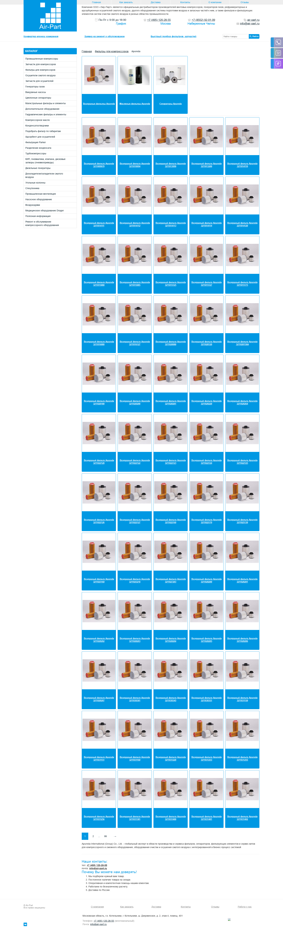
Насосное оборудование (38, 199)
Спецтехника (32, 188)
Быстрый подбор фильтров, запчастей (173, 36)
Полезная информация (38, 216)
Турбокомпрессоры (35, 153)
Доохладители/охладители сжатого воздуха (44, 175)
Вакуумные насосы (35, 92)
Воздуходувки (32, 205)
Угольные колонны (35, 182)
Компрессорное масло (37, 120)
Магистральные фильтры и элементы (45, 103)
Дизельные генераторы (37, 168)
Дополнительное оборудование (42, 109)
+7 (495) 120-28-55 (97, 865)
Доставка (155, 2)
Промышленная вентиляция (40, 193)
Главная (96, 2)
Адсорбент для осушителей (40, 136)
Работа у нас (245, 906)
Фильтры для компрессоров (40, 70)
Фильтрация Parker (35, 142)
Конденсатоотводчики (37, 125)
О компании (214, 2)
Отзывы (245, 2)
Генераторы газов (35, 86)
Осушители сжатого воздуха (40, 75)
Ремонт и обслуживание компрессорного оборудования (42, 223)
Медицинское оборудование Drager (44, 210)
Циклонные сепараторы (38, 97)
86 (105, 836)
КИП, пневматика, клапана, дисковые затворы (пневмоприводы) (45, 161)
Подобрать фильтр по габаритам (43, 131)
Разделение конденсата (38, 148)
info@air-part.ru (98, 868)
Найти (255, 36)
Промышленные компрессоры (41, 58)
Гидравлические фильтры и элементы (45, 114)
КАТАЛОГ (31, 51)
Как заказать (126, 2)
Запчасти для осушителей (39, 81)
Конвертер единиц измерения (41, 36)
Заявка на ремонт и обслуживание (105, 36)
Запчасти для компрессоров (40, 64)
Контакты (185, 2)
